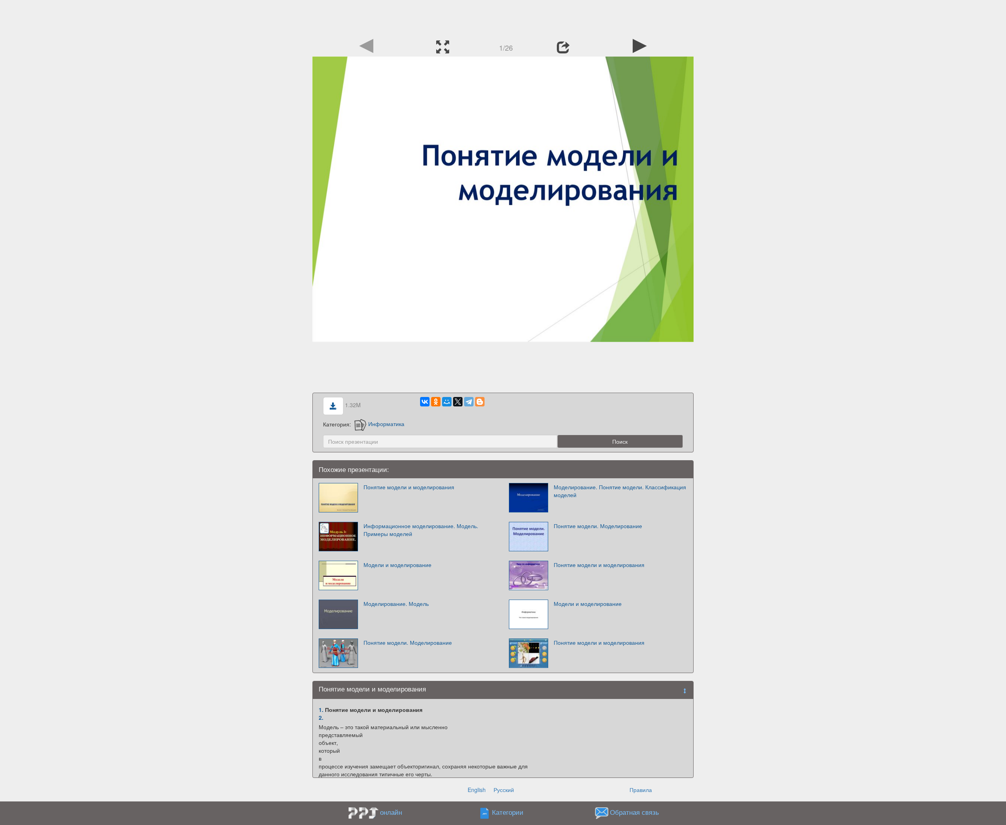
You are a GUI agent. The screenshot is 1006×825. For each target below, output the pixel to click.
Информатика (386, 424)
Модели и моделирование (397, 565)
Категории (507, 812)
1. (321, 709)
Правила (641, 790)
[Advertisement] (503, 17)
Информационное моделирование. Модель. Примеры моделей (420, 530)
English (477, 790)
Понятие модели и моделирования (408, 487)
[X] (458, 401)
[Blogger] (480, 401)
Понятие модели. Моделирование (598, 526)
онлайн (391, 812)
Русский (504, 790)
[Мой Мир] (447, 401)
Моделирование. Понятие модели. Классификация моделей (620, 491)
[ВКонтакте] (425, 401)
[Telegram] (469, 401)
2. (321, 717)
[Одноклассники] (436, 401)
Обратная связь (634, 812)
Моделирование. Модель (396, 603)
